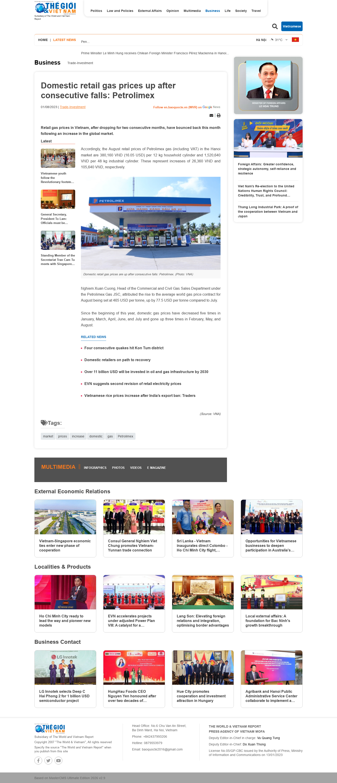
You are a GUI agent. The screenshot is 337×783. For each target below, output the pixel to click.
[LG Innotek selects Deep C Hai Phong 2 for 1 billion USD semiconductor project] (65, 667)
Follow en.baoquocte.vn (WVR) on (177, 107)
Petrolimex (125, 436)
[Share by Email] (211, 115)
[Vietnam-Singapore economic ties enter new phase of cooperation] (65, 517)
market (48, 436)
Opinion (172, 11)
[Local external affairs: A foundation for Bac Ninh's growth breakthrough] (271, 592)
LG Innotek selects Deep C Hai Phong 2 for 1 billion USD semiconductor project (64, 696)
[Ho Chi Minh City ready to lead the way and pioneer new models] (65, 592)
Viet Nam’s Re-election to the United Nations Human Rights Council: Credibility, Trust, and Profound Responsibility (266, 191)
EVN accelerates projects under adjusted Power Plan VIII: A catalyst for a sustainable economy (131, 621)
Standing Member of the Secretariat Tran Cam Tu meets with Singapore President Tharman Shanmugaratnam (58, 260)
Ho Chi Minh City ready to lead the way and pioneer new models (65, 620)
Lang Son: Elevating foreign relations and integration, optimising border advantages (203, 620)
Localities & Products (62, 566)
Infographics (95, 467)
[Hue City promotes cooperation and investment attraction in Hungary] (203, 667)
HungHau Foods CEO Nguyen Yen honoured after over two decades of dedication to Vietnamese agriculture (132, 696)
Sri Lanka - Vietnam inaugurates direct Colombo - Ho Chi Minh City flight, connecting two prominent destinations (202, 546)
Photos (118, 467)
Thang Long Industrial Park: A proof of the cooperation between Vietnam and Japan (268, 211)
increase (78, 436)
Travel (256, 11)
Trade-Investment (80, 63)
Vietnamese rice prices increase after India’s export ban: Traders (140, 395)
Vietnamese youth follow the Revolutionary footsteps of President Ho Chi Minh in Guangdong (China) (58, 178)
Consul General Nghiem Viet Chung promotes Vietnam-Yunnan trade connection (132, 545)
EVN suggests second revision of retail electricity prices (132, 384)
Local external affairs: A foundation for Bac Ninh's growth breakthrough (268, 620)
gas (110, 436)
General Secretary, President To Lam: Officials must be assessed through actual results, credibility (54, 219)
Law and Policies (120, 11)
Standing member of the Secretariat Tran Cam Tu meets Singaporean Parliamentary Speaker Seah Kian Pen (156, 35)
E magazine (156, 467)
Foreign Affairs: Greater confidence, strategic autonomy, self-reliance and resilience (267, 168)
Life (228, 11)
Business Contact (57, 641)
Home (43, 40)
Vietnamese (292, 26)
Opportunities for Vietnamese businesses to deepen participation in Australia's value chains (271, 546)
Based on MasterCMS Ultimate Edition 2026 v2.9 (69, 778)
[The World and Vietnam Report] (49, 728)
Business (212, 11)
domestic (95, 436)
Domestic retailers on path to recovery (117, 360)
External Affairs (150, 11)
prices (62, 436)
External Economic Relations (72, 491)
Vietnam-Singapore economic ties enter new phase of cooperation (65, 545)
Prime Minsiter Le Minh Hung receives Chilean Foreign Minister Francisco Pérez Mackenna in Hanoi (155, 52)
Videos (136, 467)
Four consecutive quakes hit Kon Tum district (123, 348)
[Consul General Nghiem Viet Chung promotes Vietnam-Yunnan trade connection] (134, 517)
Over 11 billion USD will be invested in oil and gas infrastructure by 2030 (146, 372)
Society (241, 11)
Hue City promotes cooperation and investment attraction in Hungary (201, 696)
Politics (96, 11)
